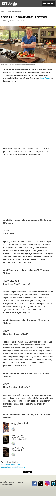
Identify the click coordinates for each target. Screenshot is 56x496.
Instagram (47, 483)
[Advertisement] (28, 116)
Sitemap (2, 481)
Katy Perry (45, 78)
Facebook (34, 483)
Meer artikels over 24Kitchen (12, 467)
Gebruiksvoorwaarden (7, 484)
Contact (8, 481)
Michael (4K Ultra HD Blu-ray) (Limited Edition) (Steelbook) (19, 437)
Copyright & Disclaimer (15, 482)
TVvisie (53, 483)
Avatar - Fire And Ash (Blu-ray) (19, 424)
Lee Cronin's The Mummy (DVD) (18, 449)
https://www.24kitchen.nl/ (10, 465)
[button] (48, 3)
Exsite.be (4, 482)
